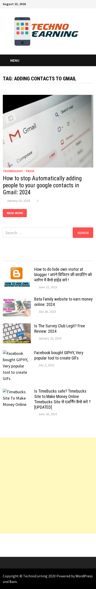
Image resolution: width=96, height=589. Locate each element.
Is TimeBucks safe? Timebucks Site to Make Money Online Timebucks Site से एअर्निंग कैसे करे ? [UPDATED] (62, 399)
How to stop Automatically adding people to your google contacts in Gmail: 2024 (42, 185)
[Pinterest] (79, 3)
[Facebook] (62, 3)
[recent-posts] (36, 256)
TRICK (29, 171)
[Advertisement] (48, 486)
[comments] (59, 256)
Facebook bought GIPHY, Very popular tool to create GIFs (58, 355)
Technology (13, 171)
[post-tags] (82, 256)
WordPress (84, 576)
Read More (17, 213)
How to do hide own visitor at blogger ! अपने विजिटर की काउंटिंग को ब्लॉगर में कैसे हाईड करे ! (63, 274)
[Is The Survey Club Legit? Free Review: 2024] (17, 326)
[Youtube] (68, 3)
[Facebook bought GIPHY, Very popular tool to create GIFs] (17, 353)
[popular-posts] (14, 256)
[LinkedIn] (90, 3)
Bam (13, 581)
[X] (74, 3)
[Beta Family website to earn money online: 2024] (17, 299)
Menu (14, 60)
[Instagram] (85, 3)
